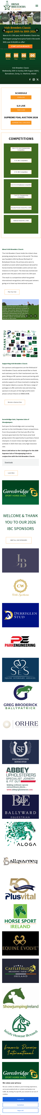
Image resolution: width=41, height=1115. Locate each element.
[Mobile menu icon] (37, 6)
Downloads (9, 462)
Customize (20, 1105)
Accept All (20, 1099)
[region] (20, 1097)
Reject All (20, 1110)
